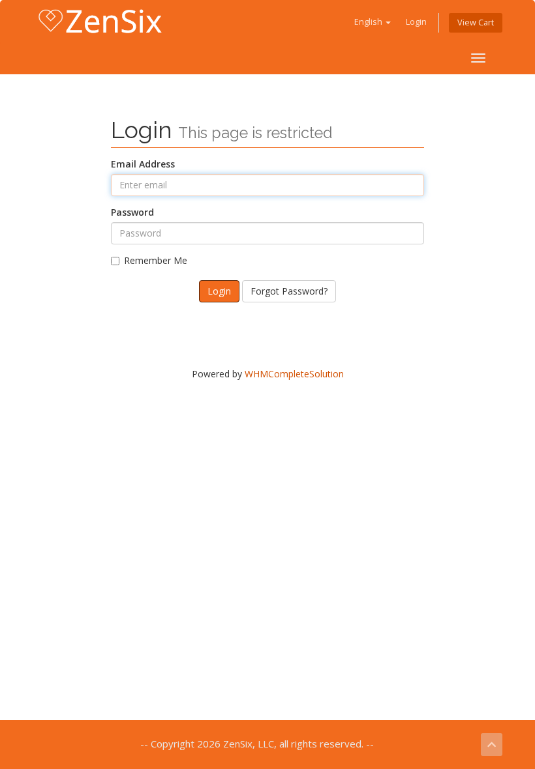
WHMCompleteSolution (294, 374)
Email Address (143, 164)
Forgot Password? (289, 291)
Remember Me (155, 260)
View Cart (475, 22)
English (369, 21)
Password (132, 212)
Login (416, 21)
